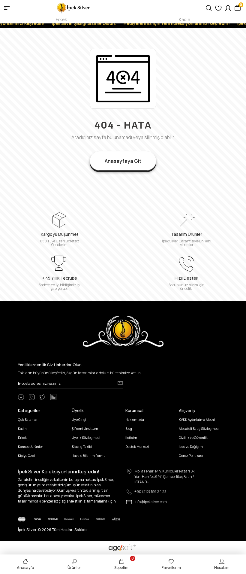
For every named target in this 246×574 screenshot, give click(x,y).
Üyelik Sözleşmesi (86, 437)
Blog (128, 428)
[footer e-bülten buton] (120, 383)
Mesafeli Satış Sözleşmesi (199, 428)
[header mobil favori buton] (218, 7)
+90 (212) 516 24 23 (150, 491)
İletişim (131, 437)
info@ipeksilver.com (150, 501)
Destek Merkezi (137, 446)
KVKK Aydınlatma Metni (197, 419)
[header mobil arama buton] (208, 7)
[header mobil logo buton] (74, 7)
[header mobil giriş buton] (228, 7)
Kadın (184, 19)
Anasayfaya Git (123, 161)
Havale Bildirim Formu (89, 455)
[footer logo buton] (123, 331)
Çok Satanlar (28, 419)
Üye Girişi (79, 419)
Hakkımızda (134, 419)
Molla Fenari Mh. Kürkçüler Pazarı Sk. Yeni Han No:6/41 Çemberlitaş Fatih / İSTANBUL (164, 476)
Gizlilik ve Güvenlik (193, 437)
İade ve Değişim (191, 446)
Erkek (61, 19)
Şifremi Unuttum (85, 428)
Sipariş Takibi (82, 446)
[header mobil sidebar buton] (7, 7)
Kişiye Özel (26, 455)
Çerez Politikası (191, 455)
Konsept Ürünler (30, 446)
